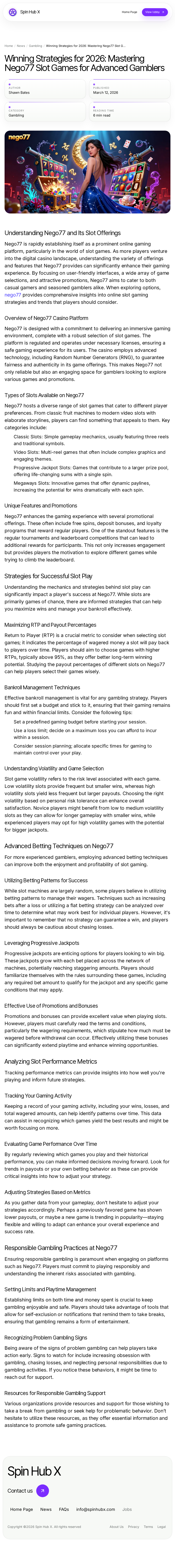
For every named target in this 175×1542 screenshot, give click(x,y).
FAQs (64, 1509)
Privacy (133, 1527)
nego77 (13, 295)
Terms (148, 1527)
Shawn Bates (19, 93)
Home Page (21, 1509)
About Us (117, 1527)
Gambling (35, 46)
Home (9, 46)
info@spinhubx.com (95, 1509)
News (21, 46)
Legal (161, 1527)
